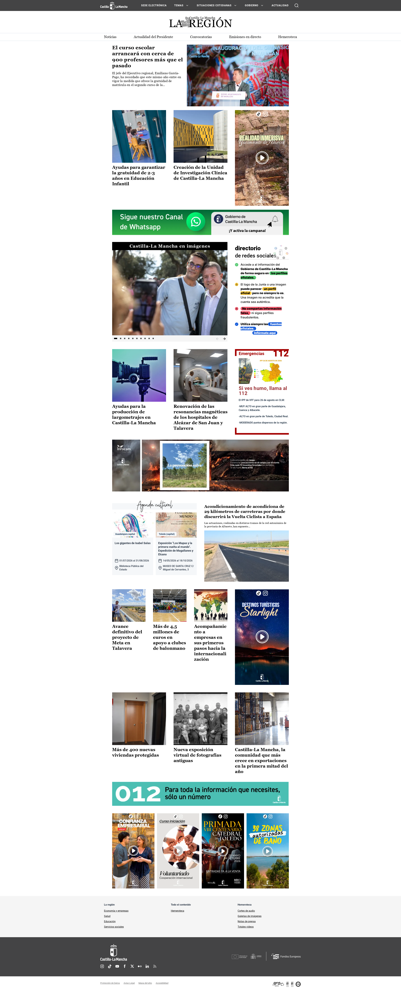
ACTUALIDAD (280, 5)
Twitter (132, 966)
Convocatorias (201, 37)
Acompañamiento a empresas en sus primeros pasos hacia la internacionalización (210, 643)
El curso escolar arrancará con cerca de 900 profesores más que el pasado (147, 56)
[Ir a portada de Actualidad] (200, 23)
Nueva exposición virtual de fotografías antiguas (197, 755)
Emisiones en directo (245, 37)
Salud (107, 916)
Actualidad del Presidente (153, 37)
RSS (155, 966)
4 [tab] (128, 338)
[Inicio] (142, 952)
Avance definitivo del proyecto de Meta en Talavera (127, 637)
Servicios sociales (114, 926)
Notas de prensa (247, 921)
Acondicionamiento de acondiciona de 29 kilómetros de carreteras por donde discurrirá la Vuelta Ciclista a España (244, 511)
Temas (178, 5)
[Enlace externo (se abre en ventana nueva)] (262, 158)
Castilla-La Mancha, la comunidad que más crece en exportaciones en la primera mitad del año (261, 760)
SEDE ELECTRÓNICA (154, 5)
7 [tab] (141, 338)
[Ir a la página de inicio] (113, 5)
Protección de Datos (110, 983)
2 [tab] (120, 338)
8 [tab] (145, 338)
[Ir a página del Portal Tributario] (200, 465)
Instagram (102, 966)
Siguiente (224, 339)
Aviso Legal (129, 983)
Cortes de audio (246, 910)
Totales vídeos (246, 926)
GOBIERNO (251, 5)
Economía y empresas (116, 910)
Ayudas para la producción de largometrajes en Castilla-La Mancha (134, 414)
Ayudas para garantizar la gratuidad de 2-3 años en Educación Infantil (138, 175)
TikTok (109, 966)
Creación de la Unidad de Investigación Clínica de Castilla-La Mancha (200, 173)
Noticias (110, 37)
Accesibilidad (162, 983)
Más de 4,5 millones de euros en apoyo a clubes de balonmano (169, 637)
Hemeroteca (287, 37)
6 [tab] (137, 338)
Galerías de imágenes (249, 916)
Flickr (139, 966)
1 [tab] (115, 338)
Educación (110, 921)
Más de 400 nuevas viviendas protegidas (135, 752)
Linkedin (147, 966)
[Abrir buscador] (296, 5)
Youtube (117, 966)
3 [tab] (124, 338)
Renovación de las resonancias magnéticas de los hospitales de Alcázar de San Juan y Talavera (200, 417)
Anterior (217, 339)
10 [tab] (153, 338)
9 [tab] (149, 338)
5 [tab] (132, 338)
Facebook (124, 966)
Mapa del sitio (145, 983)
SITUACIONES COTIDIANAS (214, 5)
